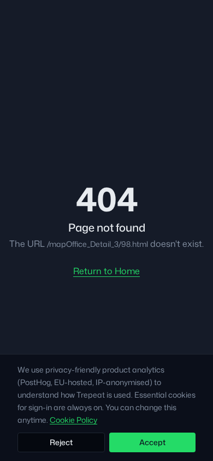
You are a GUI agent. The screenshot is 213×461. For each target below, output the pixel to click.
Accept (152, 442)
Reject (61, 442)
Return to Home (106, 271)
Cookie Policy (73, 420)
